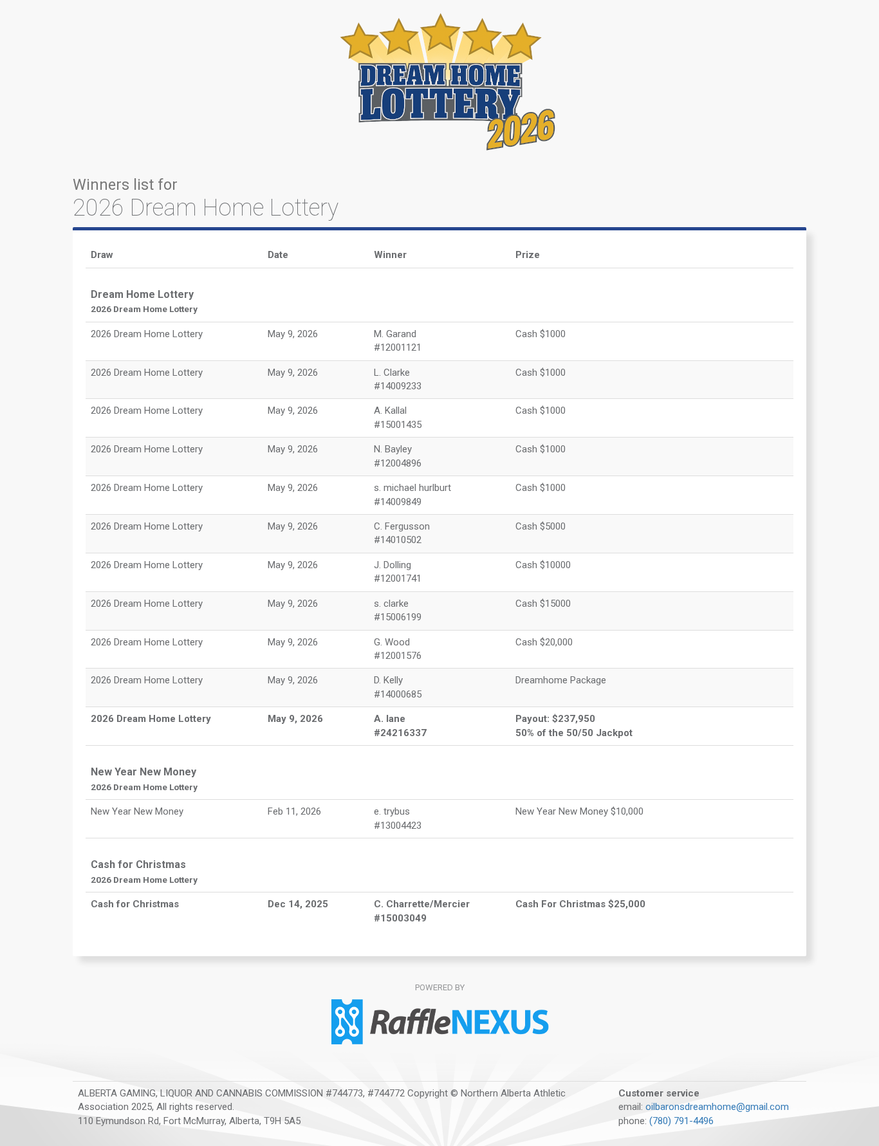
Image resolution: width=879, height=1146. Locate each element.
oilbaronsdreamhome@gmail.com (717, 1107)
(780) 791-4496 (681, 1121)
